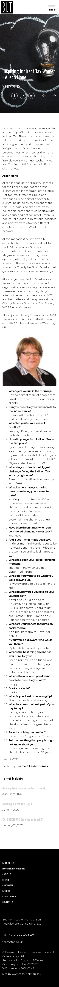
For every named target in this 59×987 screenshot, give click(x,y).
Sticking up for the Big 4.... (18, 804)
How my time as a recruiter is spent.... (25, 788)
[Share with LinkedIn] (23, 96)
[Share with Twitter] (31, 96)
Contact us (7, 902)
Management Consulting (13, 868)
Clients (5, 879)
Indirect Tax (8, 863)
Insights (6, 891)
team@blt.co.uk (12, 942)
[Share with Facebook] (14, 96)
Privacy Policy (9, 896)
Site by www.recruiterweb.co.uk (22, 973)
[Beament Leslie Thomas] (7, 7)
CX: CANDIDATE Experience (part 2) (22, 819)
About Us (6, 874)
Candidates (7, 885)
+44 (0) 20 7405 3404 (20, 934)
